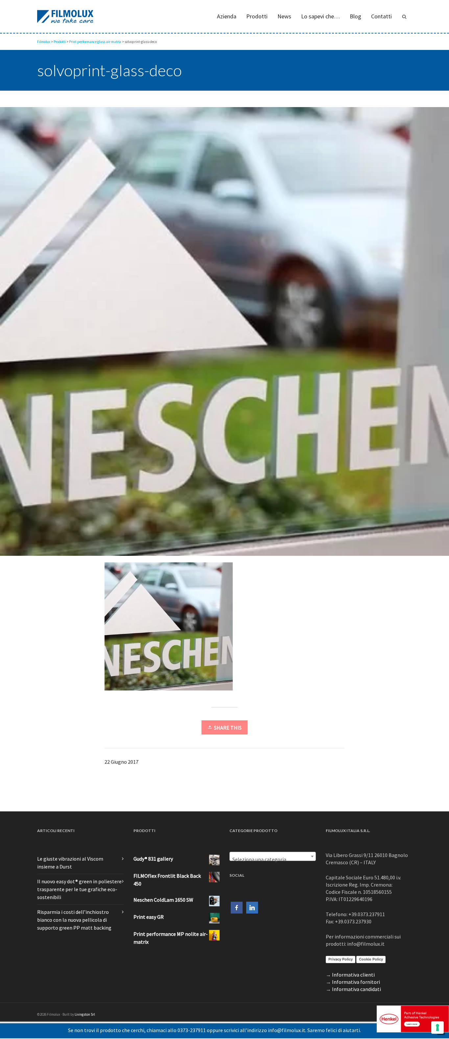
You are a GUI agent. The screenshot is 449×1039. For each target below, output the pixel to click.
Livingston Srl (85, 1014)
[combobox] (272, 856)
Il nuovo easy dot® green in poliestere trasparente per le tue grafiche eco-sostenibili (79, 889)
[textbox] (273, 859)
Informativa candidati (356, 989)
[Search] (404, 16)
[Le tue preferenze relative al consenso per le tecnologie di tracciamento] (437, 1027)
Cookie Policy (371, 959)
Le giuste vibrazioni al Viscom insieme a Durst (70, 862)
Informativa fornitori (356, 982)
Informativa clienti (353, 974)
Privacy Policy (340, 959)
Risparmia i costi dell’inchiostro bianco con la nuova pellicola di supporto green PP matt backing (74, 920)
